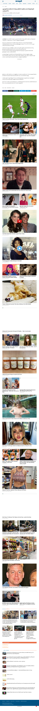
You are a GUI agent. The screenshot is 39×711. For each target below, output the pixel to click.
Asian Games (9, 87)
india (5, 87)
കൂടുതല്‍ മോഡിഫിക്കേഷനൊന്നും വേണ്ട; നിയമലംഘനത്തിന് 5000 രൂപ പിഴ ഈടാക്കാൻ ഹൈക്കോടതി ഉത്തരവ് (20, 653)
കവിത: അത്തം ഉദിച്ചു (10, 678)
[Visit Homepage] (19, 1)
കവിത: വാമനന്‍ (9, 674)
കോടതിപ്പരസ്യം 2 (5, 647)
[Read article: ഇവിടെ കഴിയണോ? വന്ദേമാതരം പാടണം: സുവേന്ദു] (4, 662)
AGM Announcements (24, 701)
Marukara (24, 3)
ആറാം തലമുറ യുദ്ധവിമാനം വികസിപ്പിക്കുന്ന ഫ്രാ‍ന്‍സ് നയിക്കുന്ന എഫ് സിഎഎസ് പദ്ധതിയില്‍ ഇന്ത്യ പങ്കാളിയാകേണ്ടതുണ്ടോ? (28, 621)
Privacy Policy (17, 701)
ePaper (10, 3)
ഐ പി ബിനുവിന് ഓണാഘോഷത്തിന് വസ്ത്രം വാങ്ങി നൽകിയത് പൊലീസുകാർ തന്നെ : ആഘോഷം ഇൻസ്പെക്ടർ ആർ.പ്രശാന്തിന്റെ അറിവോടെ (20, 657)
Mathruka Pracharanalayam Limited (7, 703)
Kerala (13, 3)
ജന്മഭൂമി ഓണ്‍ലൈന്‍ (8, 15)
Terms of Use (12, 701)
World (20, 3)
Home (3, 6)
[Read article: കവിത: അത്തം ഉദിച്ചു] (4, 679)
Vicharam (29, 3)
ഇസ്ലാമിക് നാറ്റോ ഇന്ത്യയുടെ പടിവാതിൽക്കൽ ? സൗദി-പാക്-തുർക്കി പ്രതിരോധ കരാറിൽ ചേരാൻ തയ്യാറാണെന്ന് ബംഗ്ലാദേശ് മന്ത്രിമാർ (20, 666)
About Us (3, 701)
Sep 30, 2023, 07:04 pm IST (16, 15)
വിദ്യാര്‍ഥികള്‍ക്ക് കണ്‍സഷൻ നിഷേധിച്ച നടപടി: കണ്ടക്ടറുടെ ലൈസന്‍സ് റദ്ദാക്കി (21, 683)
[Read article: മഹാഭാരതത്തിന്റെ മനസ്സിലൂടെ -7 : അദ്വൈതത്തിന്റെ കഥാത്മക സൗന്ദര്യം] (4, 671)
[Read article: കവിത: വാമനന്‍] (4, 675)
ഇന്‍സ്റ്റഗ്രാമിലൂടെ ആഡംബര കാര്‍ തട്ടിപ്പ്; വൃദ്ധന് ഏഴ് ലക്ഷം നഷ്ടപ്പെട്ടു (19, 692)
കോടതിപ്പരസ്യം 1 (5, 644)
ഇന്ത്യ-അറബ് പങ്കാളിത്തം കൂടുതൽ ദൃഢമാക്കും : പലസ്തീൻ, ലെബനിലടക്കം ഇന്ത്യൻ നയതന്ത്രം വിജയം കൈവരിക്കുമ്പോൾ (7, 634)
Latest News (5, 3)
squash (13, 87)
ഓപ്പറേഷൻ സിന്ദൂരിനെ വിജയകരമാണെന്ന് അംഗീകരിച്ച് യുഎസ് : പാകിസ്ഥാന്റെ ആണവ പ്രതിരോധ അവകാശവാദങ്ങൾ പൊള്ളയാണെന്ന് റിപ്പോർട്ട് (31, 635)
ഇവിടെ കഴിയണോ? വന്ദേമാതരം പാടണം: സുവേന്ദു (16, 661)
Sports (33, 3)
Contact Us (7, 701)
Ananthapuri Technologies (10, 704)
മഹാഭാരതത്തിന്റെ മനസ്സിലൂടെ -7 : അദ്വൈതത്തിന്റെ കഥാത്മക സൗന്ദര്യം (19, 670)
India (17, 3)
